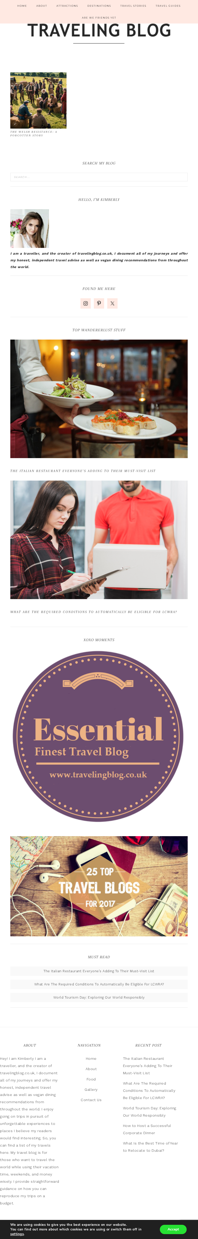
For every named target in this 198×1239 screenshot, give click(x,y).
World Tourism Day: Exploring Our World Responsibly (99, 997)
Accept (173, 1229)
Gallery (91, 1089)
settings (17, 1234)
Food (91, 1079)
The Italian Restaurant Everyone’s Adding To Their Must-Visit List (83, 471)
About (91, 1069)
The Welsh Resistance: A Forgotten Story (33, 133)
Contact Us (91, 1100)
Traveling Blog (99, 34)
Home (91, 1058)
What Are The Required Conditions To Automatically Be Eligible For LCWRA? (93, 612)
